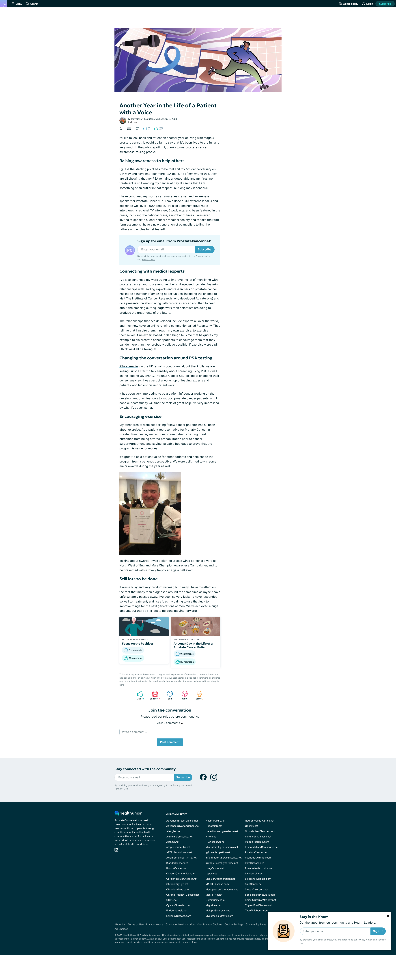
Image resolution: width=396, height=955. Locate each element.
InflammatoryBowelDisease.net (224, 857)
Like (139, 695)
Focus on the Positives (138, 643)
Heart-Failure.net (215, 820)
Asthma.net (172, 841)
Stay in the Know (313, 917)
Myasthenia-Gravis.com (219, 915)
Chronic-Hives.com (177, 889)
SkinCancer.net (254, 884)
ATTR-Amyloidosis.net (179, 852)
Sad (168, 695)
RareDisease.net (254, 863)
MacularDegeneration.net (220, 878)
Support (154, 695)
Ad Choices (121, 928)
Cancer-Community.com (180, 873)
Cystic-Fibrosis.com (178, 905)
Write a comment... (134, 731)
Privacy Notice (365, 939)
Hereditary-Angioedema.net (222, 831)
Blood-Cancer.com (177, 868)
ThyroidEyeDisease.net (258, 905)
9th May (125, 174)
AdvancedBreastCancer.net (182, 820)
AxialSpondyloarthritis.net (181, 857)
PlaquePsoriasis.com (257, 841)
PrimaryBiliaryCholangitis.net (262, 847)
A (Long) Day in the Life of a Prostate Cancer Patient (193, 645)
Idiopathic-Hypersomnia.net (222, 847)
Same (198, 695)
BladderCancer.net (177, 863)
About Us (119, 924)
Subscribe (385, 3)
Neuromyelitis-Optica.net (259, 820)
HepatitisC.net (214, 825)
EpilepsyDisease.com (178, 915)
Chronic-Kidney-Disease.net (182, 894)
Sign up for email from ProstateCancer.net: (174, 241)
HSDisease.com (215, 841)
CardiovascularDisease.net (181, 878)
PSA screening (129, 366)
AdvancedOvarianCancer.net (183, 825)
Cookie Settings (233, 924)
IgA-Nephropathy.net (218, 852)
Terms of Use (148, 259)
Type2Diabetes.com (256, 910)
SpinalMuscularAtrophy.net (260, 899)
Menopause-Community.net (222, 889)
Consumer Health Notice (180, 924)
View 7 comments (169, 723)
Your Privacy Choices (209, 924)
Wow (183, 695)
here (121, 684)
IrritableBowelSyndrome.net (222, 863)
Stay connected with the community (145, 769)
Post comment (170, 742)
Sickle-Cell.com (254, 873)
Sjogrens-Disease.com (258, 878)
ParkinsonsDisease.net (258, 836)
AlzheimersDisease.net (179, 836)
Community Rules (256, 924)
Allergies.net (173, 831)
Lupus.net (211, 873)
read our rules (160, 716)
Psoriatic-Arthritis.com (258, 857)
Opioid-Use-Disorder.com (260, 831)
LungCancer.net (215, 868)
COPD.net (172, 899)
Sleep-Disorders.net (256, 889)
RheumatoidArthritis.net (259, 868)
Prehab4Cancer (196, 429)
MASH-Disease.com (217, 884)
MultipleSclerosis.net (218, 910)
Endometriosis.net (176, 910)
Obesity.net (251, 825)
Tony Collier (136, 119)
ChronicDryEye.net (177, 884)
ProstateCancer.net (256, 852)
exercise (185, 330)
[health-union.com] (128, 813)
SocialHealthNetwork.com (260, 894)
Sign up (378, 931)
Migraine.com (213, 905)
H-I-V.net (211, 836)
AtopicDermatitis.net (178, 847)
